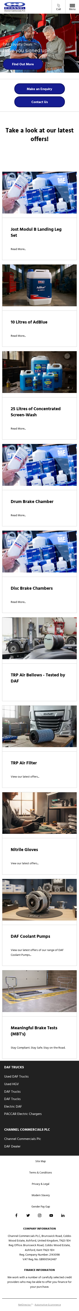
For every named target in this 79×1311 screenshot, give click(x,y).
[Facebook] (16, 1215)
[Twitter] (28, 1215)
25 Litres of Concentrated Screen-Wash (36, 412)
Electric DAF (13, 1106)
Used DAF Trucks (16, 1076)
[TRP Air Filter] (39, 726)
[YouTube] (51, 1215)
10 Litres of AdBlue (29, 322)
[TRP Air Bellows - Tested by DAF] (39, 638)
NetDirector (24, 1305)
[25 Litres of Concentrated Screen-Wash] (39, 372)
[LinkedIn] (62, 1215)
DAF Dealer (12, 1146)
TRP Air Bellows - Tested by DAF (38, 678)
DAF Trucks (12, 1091)
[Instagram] (39, 1215)
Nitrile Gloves (24, 850)
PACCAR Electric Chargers (23, 1114)
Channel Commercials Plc (22, 1139)
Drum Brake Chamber (32, 502)
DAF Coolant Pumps (30, 936)
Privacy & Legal (40, 1184)
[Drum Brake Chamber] (39, 465)
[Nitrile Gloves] (39, 813)
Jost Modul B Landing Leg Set (36, 232)
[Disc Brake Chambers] (39, 551)
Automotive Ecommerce (48, 1305)
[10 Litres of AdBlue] (39, 285)
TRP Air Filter (24, 763)
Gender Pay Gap (40, 1207)
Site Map (40, 1161)
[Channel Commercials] (14, 7)
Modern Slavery (41, 1195)
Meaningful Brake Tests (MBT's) (34, 1031)
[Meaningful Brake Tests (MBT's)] (39, 991)
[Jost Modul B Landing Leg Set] (39, 192)
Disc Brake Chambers (32, 588)
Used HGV (11, 1084)
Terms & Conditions (40, 1173)
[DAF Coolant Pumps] (39, 900)
